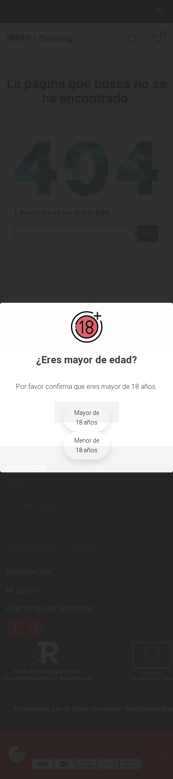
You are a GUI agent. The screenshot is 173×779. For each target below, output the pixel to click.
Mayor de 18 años (86, 417)
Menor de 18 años (86, 445)
